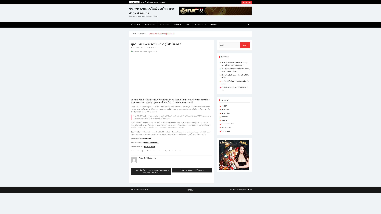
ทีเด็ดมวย (177, 25)
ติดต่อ (188, 25)
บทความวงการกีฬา (228, 124)
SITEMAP (190, 190)
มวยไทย (169, 151)
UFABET (224, 106)
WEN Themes (247, 189)
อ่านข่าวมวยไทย (177, 151)
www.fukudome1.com (151, 151)
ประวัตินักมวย (226, 127)
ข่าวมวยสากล (150, 25)
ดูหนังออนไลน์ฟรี (149, 147)
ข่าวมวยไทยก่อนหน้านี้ (151, 143)
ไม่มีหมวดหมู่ (226, 131)
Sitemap (213, 25)
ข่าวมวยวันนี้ (147, 139)
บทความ (224, 120)
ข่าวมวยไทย (164, 25)
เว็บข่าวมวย (135, 25)
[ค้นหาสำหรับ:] (234, 45)
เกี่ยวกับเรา (199, 25)
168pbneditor (151, 47)
